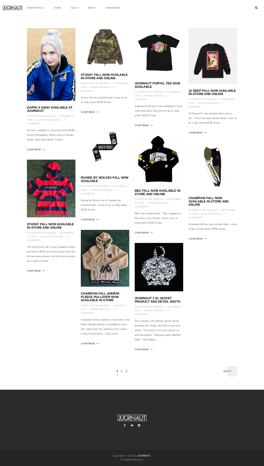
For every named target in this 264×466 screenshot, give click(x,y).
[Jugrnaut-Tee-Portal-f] (159, 52)
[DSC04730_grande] (105, 146)
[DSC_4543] (51, 64)
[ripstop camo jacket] (105, 48)
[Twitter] (132, 425)
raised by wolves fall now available (104, 179)
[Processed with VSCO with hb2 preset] (105, 258)
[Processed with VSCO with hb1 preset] (51, 188)
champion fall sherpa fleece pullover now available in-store (100, 297)
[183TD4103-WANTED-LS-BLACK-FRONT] (213, 56)
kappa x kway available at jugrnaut (49, 109)
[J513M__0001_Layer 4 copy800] (159, 267)
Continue (34, 149)
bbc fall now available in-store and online (158, 192)
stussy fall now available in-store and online (104, 76)
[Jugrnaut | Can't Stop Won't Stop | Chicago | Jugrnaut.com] (15, 8)
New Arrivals (101, 87)
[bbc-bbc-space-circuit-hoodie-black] (159, 159)
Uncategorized (49, 119)
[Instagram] (139, 425)
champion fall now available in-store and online (209, 201)
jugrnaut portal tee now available (157, 85)
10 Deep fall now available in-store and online (212, 92)
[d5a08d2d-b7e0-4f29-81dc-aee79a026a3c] (213, 167)
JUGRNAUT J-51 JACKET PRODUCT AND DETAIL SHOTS (157, 300)
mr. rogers (48, 116)
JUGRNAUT (143, 455)
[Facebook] (125, 425)
